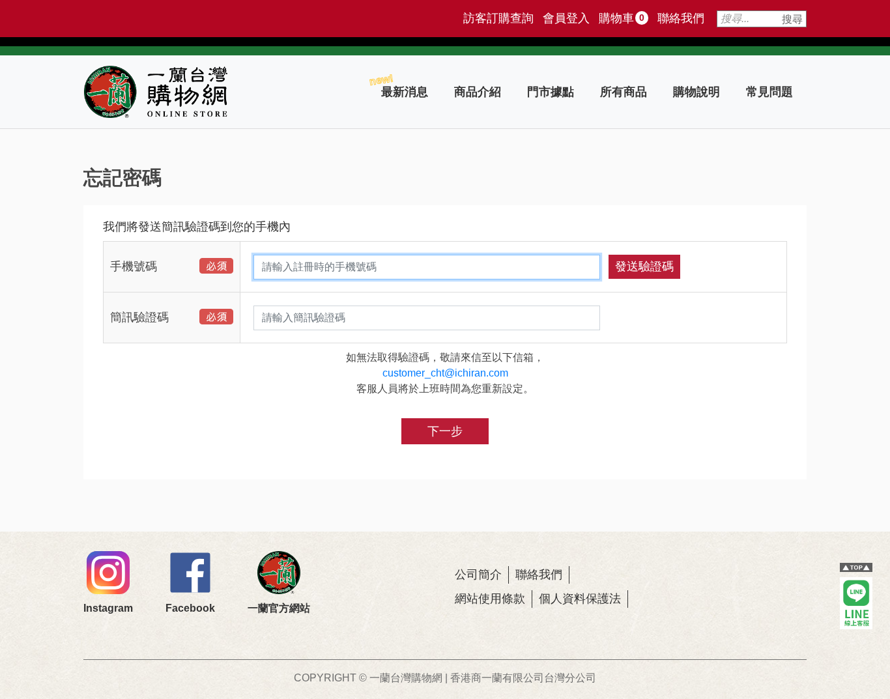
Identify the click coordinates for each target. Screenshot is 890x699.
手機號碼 (133, 266)
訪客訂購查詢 (498, 18)
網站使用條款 (490, 598)
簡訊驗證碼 (139, 317)
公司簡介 (478, 574)
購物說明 (696, 91)
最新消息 (404, 91)
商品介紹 (477, 91)
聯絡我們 (680, 18)
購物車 (621, 18)
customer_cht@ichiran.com (445, 372)
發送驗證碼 (644, 266)
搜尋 (792, 19)
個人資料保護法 (580, 598)
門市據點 (550, 91)
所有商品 (623, 91)
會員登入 (566, 18)
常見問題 (769, 91)
